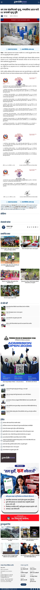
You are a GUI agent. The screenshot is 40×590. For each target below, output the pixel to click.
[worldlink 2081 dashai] (20, 49)
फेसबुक (16, 206)
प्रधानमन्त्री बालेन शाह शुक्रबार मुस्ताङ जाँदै (14, 318)
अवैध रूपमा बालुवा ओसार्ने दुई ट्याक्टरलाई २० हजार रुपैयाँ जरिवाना (18, 394)
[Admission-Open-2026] (20, 359)
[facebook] (27, 227)
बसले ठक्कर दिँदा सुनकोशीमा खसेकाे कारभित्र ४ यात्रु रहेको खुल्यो (15, 444)
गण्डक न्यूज (9, 226)
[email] (37, 227)
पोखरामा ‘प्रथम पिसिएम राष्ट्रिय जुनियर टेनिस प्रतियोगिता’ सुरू (10, 282)
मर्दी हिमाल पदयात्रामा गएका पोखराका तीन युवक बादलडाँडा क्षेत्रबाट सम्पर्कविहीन (18, 425)
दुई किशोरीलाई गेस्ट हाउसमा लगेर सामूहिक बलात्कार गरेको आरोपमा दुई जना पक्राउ (18, 431)
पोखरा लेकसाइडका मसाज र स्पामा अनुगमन (30, 249)
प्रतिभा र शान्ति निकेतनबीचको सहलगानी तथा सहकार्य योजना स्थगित (19, 323)
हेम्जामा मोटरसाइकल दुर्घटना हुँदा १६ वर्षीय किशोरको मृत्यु (13, 428)
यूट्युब (25, 206)
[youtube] (33, 227)
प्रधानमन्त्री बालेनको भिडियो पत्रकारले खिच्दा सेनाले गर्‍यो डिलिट (17, 307)
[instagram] (31, 227)
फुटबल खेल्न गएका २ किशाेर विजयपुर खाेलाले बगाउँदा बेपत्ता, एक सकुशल (30, 282)
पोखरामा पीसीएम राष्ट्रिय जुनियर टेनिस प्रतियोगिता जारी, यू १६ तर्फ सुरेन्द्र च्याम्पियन (10, 249)
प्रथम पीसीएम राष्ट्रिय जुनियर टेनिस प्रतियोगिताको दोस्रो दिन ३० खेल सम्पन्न (10, 265)
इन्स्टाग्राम (22, 206)
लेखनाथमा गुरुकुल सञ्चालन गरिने (10, 298)
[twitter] (29, 227)
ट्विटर (19, 206)
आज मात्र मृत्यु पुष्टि (4, 55)
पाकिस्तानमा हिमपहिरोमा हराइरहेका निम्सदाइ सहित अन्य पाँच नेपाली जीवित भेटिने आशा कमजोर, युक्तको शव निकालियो (19, 440)
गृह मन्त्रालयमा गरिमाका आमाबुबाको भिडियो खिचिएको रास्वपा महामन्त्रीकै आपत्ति (21, 400)
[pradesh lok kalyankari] (20, 492)
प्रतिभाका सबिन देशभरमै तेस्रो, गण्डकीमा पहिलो (11, 423)
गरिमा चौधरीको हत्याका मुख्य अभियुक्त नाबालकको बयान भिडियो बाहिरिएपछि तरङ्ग (21, 406)
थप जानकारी (23, 584)
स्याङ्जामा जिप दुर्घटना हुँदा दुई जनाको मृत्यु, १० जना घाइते (16, 389)
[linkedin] (35, 227)
